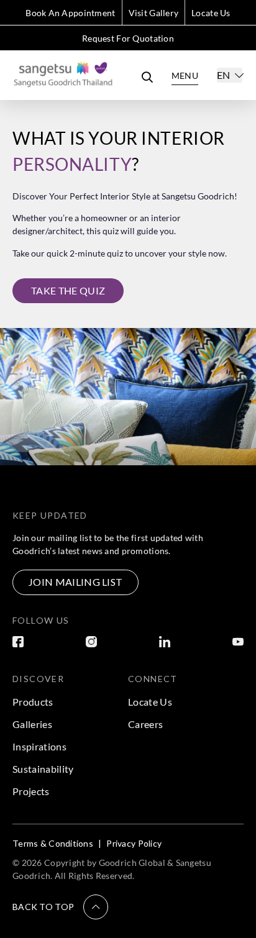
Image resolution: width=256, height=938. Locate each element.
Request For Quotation (128, 38)
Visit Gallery (154, 12)
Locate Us (211, 12)
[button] (60, 907)
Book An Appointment (70, 12)
